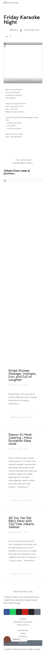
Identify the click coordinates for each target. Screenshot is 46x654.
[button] (23, 643)
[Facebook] (7, 612)
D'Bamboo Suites (17, 500)
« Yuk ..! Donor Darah (23, 160)
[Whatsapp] (13, 612)
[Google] (37, 612)
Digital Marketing (17, 417)
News (26, 385)
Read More (13, 403)
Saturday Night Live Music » (23, 163)
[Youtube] (25, 612)
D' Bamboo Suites (15, 385)
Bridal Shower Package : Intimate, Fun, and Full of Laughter (22, 375)
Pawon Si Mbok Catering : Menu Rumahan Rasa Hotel (20, 439)
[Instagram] (19, 612)
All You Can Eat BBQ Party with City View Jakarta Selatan (21, 522)
